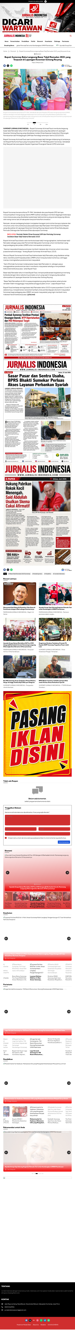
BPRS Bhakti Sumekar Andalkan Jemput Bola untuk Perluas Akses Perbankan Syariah (53, 681)
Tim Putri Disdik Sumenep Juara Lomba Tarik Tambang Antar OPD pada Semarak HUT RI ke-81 (35, 1098)
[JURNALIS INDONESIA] (17, 35)
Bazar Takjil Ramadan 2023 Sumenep (20, 573)
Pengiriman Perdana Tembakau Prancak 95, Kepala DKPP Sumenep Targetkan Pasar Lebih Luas (54, 645)
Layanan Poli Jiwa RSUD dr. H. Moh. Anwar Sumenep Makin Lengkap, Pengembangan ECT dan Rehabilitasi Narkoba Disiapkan (9, 978)
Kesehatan (10, 1162)
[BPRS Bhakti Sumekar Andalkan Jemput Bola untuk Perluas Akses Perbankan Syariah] (55, 666)
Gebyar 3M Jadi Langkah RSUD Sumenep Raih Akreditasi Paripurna (63, 978)
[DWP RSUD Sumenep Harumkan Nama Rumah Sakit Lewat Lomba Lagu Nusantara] (37, 936)
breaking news (38, 573)
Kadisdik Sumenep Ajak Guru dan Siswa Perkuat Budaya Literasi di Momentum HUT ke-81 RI (28, 1121)
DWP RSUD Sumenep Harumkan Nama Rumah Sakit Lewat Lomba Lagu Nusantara (31, 956)
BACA (9, 234)
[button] (70, 36)
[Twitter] (8, 65)
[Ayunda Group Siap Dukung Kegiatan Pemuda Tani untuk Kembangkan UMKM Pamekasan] (55, 593)
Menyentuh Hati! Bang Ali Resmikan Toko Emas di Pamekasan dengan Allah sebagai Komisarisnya (19, 608)
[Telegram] (45, 1320)
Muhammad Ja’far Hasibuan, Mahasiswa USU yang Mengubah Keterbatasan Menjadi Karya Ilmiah (10, 1121)
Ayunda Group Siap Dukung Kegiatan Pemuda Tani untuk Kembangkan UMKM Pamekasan (55, 608)
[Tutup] (45, 1)
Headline (48, 573)
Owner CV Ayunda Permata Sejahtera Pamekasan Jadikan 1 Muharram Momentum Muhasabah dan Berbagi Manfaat (28, 1040)
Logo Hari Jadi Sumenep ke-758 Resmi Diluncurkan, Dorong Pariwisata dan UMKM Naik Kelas (10, 1052)
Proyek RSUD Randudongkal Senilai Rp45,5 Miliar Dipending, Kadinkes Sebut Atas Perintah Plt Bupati (35, 1166)
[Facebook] (4, 65)
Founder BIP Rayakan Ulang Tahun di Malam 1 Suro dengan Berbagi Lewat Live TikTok (32, 1030)
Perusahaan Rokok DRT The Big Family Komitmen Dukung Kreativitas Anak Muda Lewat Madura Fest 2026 (64, 1052)
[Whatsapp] (11, 65)
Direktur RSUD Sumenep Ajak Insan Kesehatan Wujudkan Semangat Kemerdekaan (28, 978)
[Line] (41, 1320)
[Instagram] (37, 1320)
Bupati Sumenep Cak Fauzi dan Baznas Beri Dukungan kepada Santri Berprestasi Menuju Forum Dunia (64, 1121)
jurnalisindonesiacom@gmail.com (15, 1310)
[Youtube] (33, 1320)
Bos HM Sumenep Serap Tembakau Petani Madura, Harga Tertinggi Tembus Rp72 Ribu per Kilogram (19, 681)
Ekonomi (38, 54)
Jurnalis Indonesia (59, 573)
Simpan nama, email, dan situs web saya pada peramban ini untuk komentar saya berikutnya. (37, 838)
